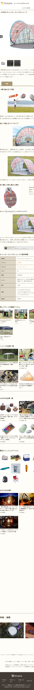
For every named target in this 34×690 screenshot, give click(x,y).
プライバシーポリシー (17, 666)
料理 (29, 661)
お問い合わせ (23, 665)
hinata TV (29, 681)
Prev (1, 36)
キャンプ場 (24, 661)
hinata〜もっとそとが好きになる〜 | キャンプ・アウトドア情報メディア (17, 675)
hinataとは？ (8, 665)
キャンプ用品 (16, 661)
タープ (19, 266)
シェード (24, 266)
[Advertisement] (17, 552)
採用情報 (27, 666)
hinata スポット (21, 680)
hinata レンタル (13, 680)
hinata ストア (4, 680)
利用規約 (7, 666)
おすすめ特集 (26, 8)
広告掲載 (16, 665)
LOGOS (19, 262)
